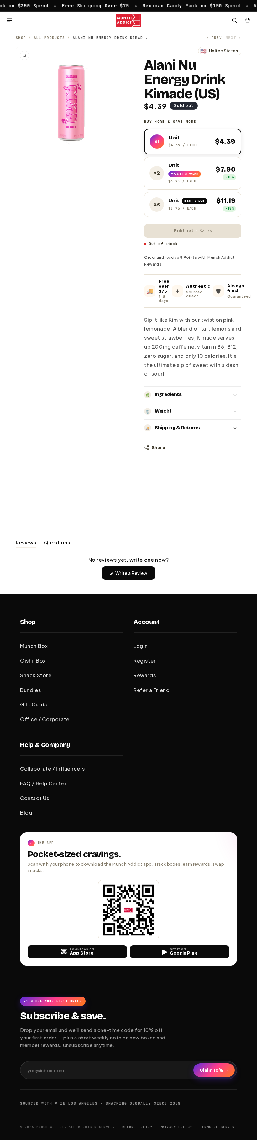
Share (158, 447)
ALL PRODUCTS (49, 37)
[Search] (234, 20)
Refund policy (137, 1127)
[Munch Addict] (128, 20)
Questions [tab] (57, 543)
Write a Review (135, 575)
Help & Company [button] (45, 744)
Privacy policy (176, 1127)
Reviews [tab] (26, 543)
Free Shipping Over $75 (77, 5)
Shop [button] (28, 622)
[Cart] (247, 20)
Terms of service (218, 1127)
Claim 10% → (214, 1070)
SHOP (21, 37)
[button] (192, 395)
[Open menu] (9, 20)
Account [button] (147, 622)
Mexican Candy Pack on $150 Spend (173, 5)
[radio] (192, 141)
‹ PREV (214, 37)
